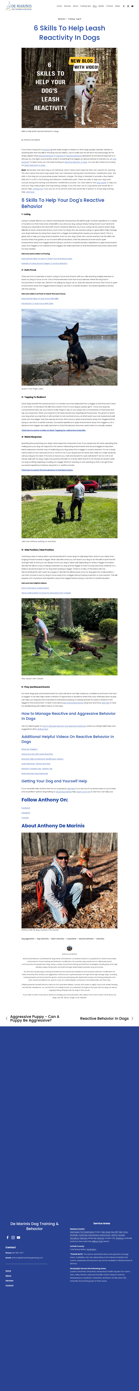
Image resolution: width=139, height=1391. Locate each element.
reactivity (60, 156)
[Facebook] (124, 6)
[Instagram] (128, 6)
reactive (46, 149)
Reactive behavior (74, 156)
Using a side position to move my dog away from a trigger (46, 593)
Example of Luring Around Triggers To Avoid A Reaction (44, 263)
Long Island (71, 938)
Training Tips (85, 6)
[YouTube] (132, 6)
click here (105, 703)
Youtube (25, 817)
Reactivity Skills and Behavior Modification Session (42, 759)
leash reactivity (57, 938)
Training (71, 19)
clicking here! (42, 729)
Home (59, 6)
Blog (95, 6)
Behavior (61, 19)
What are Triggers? (30, 749)
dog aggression (28, 938)
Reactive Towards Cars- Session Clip (37, 768)
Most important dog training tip (35, 773)
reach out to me (83, 791)
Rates (117, 6)
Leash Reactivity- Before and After (36, 763)
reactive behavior (46, 156)
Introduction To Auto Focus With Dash (37, 303)
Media (101, 6)
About (75, 6)
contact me (38, 189)
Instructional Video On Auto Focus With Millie (40, 298)
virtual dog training (64, 791)
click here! (30, 192)
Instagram (26, 813)
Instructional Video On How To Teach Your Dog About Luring (47, 258)
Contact (109, 6)
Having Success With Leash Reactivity (37, 754)
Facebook (26, 808)
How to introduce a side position (35, 588)
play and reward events (73, 703)
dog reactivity (43, 938)
